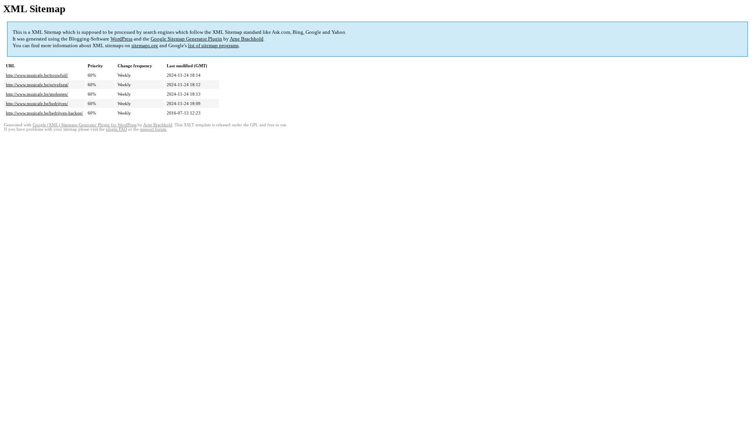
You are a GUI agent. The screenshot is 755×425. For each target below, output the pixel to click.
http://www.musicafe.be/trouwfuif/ (37, 75)
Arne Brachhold (246, 39)
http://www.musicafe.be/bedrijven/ (37, 103)
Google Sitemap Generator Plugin (186, 39)
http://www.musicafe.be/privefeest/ (37, 84)
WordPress (121, 39)
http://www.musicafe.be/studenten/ (37, 94)
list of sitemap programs (213, 45)
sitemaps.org (144, 45)
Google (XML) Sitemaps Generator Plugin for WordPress (84, 125)
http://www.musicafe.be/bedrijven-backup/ (44, 113)
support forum (153, 129)
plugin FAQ (116, 129)
